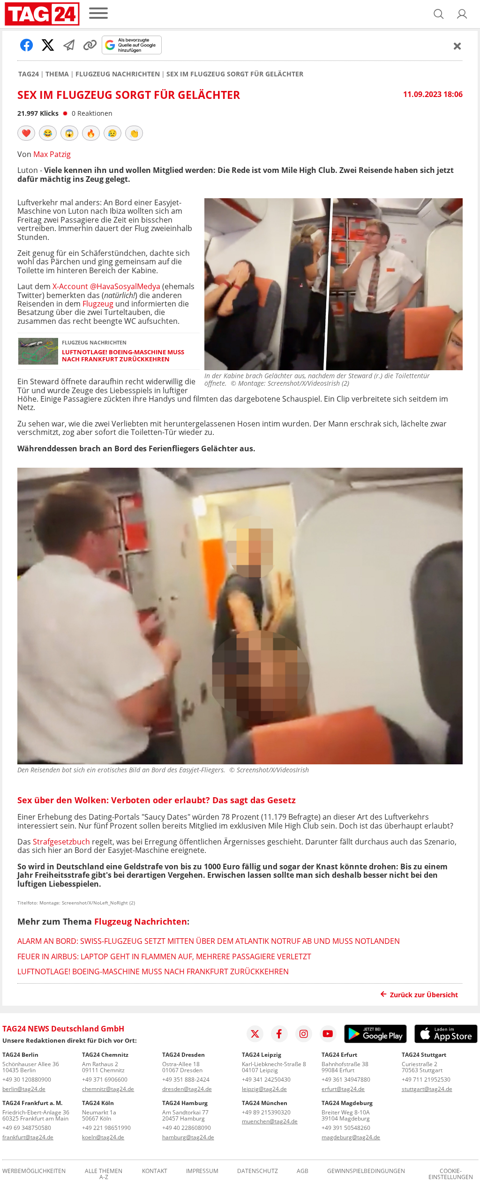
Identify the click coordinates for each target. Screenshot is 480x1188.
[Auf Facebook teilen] (26, 45)
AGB (302, 1171)
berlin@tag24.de (23, 1089)
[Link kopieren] (90, 45)
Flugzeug (97, 304)
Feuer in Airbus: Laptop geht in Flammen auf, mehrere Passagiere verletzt (164, 956)
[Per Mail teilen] (69, 45)
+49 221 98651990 (106, 1128)
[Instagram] (303, 1033)
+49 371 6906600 (105, 1079)
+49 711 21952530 (426, 1079)
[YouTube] (328, 1033)
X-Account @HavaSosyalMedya (106, 286)
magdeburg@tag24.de (351, 1137)
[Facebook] (279, 1033)
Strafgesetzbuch (61, 842)
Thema (57, 74)
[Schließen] (457, 46)
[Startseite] (42, 14)
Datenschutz (257, 1171)
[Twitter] (255, 1033)
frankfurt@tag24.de (27, 1137)
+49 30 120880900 (26, 1079)
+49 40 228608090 (186, 1128)
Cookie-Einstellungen (450, 1174)
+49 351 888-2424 (186, 1079)
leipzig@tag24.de (264, 1089)
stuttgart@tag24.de (427, 1089)
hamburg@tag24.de (188, 1137)
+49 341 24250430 (266, 1079)
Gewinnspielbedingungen (366, 1171)
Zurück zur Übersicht (424, 994)
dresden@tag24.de (187, 1089)
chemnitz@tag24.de (108, 1089)
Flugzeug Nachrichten (117, 74)
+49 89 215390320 (266, 1112)
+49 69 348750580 (26, 1128)
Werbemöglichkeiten (34, 1171)
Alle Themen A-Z (103, 1174)
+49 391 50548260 (346, 1128)
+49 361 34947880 (346, 1079)
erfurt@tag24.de (343, 1089)
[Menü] (98, 14)
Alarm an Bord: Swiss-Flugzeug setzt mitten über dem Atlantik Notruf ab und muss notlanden (208, 941)
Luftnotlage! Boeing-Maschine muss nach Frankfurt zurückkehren (123, 356)
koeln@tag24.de (103, 1137)
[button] (462, 14)
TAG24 (28, 74)
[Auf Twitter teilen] (47, 45)
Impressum (202, 1171)
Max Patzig (52, 154)
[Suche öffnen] (439, 14)
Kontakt (154, 1171)
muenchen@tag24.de (270, 1121)
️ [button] (26, 133)
